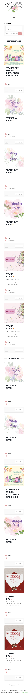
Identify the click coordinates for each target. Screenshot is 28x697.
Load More (14, 685)
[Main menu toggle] (14, 17)
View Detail (19, 90)
